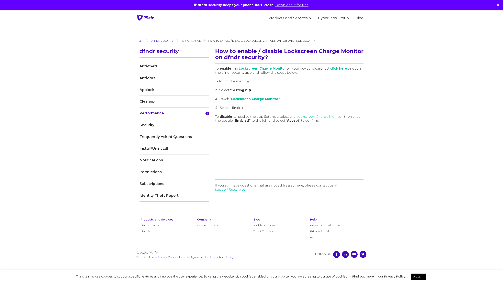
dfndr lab (146, 231)
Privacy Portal (319, 231)
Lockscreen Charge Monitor (262, 68)
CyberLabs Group (333, 18)
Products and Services (288, 18)
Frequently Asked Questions (166, 137)
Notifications (151, 160)
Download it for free (291, 5)
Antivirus (147, 78)
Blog (359, 18)
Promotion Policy (221, 257)
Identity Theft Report (159, 195)
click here (338, 68)
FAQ (313, 237)
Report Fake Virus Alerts (326, 225)
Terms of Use (145, 257)
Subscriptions (152, 184)
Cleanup (147, 101)
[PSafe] (145, 19)
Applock (147, 90)
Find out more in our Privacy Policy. (379, 276)
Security (147, 125)
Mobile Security (264, 225)
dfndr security (162, 40)
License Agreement (192, 257)
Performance (191, 40)
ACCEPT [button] (418, 276)
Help (140, 40)
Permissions (151, 172)
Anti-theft (149, 66)
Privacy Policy (166, 257)
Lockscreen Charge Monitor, (319, 117)
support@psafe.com (232, 189)
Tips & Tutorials (263, 231)
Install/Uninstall (154, 148)
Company (204, 219)
